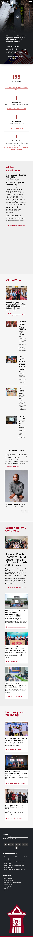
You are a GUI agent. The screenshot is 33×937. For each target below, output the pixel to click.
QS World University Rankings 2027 (16, 89)
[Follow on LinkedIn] (19, 844)
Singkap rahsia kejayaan (15, 818)
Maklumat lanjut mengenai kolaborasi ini (17, 315)
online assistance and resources (18, 837)
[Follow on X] (16, 844)
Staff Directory (8, 880)
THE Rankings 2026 (16, 128)
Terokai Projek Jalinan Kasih (18, 587)
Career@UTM (8, 885)
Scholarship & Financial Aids (12, 882)
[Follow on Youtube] (12, 844)
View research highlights (15, 696)
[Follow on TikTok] (23, 844)
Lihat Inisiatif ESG (12, 661)
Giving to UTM (8, 887)
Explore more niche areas (17, 225)
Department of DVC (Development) (14, 869)
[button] (22, 511)
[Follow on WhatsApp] (26, 844)
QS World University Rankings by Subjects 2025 (16, 148)
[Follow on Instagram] (9, 844)
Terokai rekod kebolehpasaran (17, 783)
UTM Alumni (7, 889)
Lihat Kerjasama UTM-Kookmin (16, 627)
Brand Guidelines (9, 891)
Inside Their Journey (14, 466)
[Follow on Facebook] (5, 844)
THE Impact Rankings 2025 (16, 109)
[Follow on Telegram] (16, 847)
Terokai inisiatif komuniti (15, 749)
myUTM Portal (8, 878)
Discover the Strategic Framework (16, 57)
